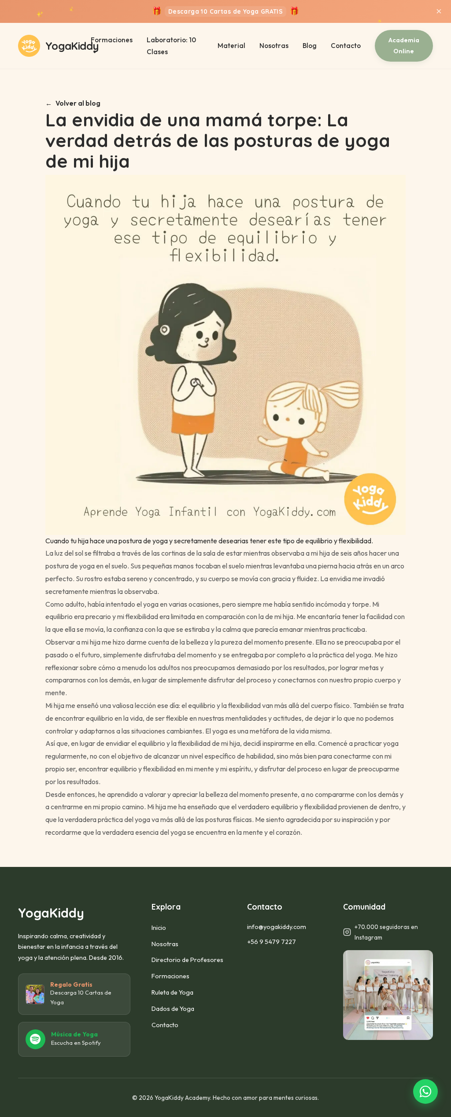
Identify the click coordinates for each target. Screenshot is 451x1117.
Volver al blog (77, 103)
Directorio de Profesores (187, 960)
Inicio (159, 928)
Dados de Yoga (173, 1009)
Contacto (346, 45)
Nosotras (273, 45)
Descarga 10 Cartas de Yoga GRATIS (225, 11)
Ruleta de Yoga (172, 992)
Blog (310, 45)
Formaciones (170, 976)
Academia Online (403, 45)
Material (231, 45)
